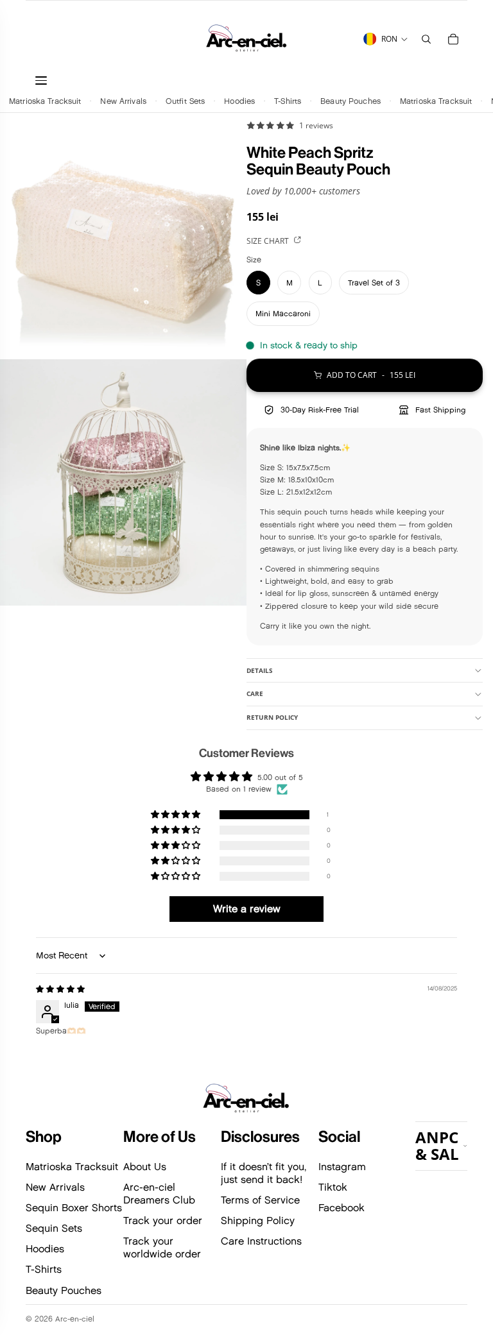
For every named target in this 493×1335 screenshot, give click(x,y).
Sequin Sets (54, 1228)
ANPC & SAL (437, 1145)
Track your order (162, 1220)
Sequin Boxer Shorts (74, 1208)
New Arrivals (123, 100)
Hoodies (239, 100)
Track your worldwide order (162, 1247)
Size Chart (268, 240)
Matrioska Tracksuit (45, 100)
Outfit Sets (185, 100)
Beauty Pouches (350, 100)
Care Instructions (261, 1241)
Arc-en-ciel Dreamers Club (159, 1193)
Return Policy (272, 717)
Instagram (342, 1167)
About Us (144, 1167)
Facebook (341, 1208)
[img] (60, 989)
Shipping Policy (258, 1220)
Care (254, 693)
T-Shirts (287, 100)
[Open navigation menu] (103, 80)
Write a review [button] (247, 909)
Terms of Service (260, 1200)
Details (259, 670)
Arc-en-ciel (74, 1318)
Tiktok (332, 1187)
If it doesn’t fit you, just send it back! (263, 1173)
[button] (176, 815)
